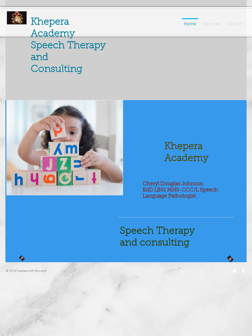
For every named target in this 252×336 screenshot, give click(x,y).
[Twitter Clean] (234, 271)
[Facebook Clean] (243, 271)
